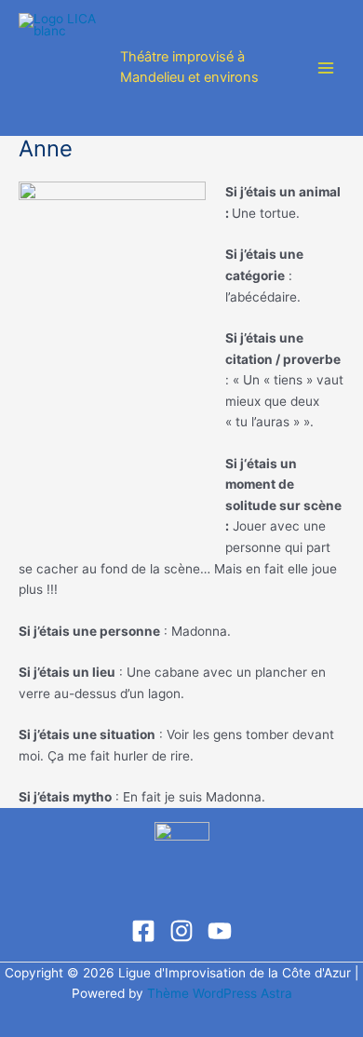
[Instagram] (181, 931)
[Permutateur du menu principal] (326, 68)
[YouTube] (220, 931)
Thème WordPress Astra (219, 993)
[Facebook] (143, 931)
